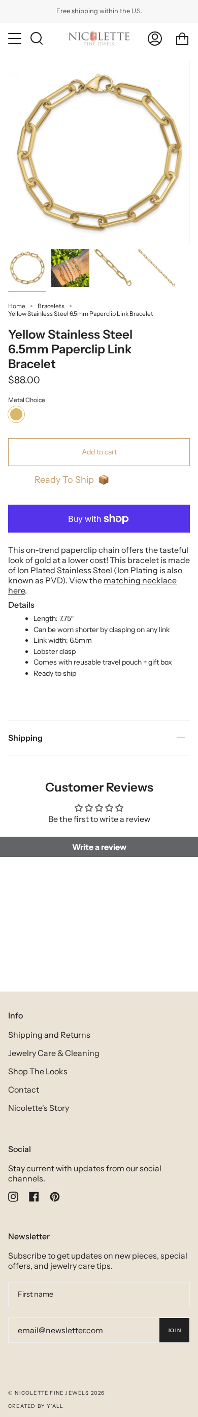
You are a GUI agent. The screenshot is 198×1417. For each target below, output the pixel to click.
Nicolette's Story (38, 1108)
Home (16, 306)
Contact (23, 1089)
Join (174, 1330)
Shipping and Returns (49, 1035)
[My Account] (154, 38)
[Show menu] (15, 38)
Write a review (99, 847)
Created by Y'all (35, 1406)
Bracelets (51, 306)
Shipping (25, 738)
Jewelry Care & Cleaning (54, 1053)
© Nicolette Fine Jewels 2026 (56, 1393)
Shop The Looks (38, 1071)
